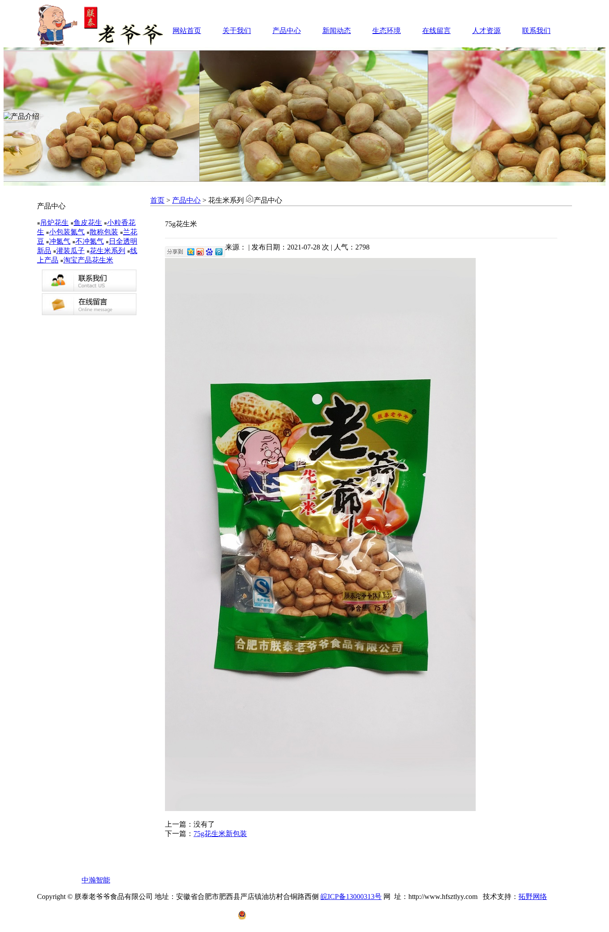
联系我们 (536, 30)
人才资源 (486, 30)
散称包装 (104, 232)
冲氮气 (59, 241)
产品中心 (286, 30)
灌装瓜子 (70, 250)
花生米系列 (107, 250)
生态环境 (386, 30)
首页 (157, 200)
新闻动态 (336, 30)
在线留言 (436, 30)
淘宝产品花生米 (88, 260)
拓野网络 (532, 896)
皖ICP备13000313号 (351, 896)
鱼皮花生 (88, 222)
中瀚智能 (96, 880)
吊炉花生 (54, 222)
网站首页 (187, 30)
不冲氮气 (89, 241)
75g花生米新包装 (220, 833)
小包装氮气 (67, 232)
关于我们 (236, 30)
